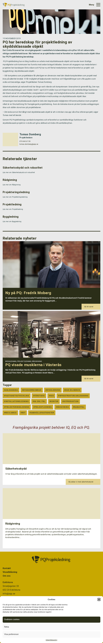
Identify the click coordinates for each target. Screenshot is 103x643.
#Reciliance (10, 413)
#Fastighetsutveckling (16, 396)
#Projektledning (42, 407)
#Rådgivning (62, 407)
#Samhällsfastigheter (42, 413)
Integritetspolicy (51, 640)
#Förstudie (39, 396)
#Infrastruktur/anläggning (73, 396)
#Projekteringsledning (16, 407)
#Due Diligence (72, 390)
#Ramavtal (78, 407)
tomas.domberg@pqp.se (28, 144)
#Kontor (53, 401)
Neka (6, 627)
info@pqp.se (9, 593)
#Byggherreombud (31, 390)
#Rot (23, 413)
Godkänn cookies (12, 619)
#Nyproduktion (70, 401)
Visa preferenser (11, 634)
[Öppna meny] (94, 4)
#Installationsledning (16, 401)
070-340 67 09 (25, 141)
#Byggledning (52, 390)
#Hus (51, 396)
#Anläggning (11, 390)
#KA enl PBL (39, 401)
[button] (99, 599)
